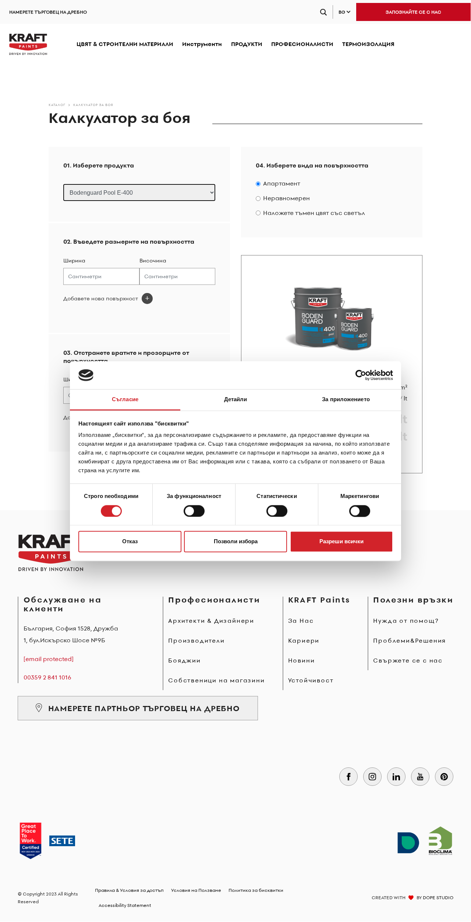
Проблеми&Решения (409, 640)
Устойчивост (311, 680)
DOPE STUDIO (438, 897)
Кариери (304, 640)
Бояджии (184, 660)
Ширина (74, 260)
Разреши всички (341, 541)
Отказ (130, 541)
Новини (301, 660)
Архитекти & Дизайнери (211, 621)
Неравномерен (286, 198)
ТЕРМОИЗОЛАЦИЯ (368, 44)
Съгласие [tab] (125, 399)
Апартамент (281, 183)
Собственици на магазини (216, 680)
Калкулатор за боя (93, 104)
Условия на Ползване (196, 890)
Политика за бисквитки (256, 890)
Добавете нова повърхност (100, 298)
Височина (152, 260)
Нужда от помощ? (406, 621)
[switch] (194, 511)
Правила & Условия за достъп (129, 890)
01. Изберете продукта (98, 165)
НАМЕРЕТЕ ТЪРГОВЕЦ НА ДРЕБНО (48, 12)
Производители (196, 640)
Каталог (57, 104)
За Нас (301, 621)
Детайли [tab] (235, 399)
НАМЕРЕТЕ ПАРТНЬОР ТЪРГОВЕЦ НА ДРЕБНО (144, 708)
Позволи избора (236, 541)
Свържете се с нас (408, 660)
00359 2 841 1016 (47, 677)
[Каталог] (28, 44)
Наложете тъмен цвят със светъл (314, 213)
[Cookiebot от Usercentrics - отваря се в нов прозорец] (361, 375)
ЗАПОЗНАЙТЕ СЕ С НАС (413, 12)
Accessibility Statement (125, 905)
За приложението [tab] (346, 399)
